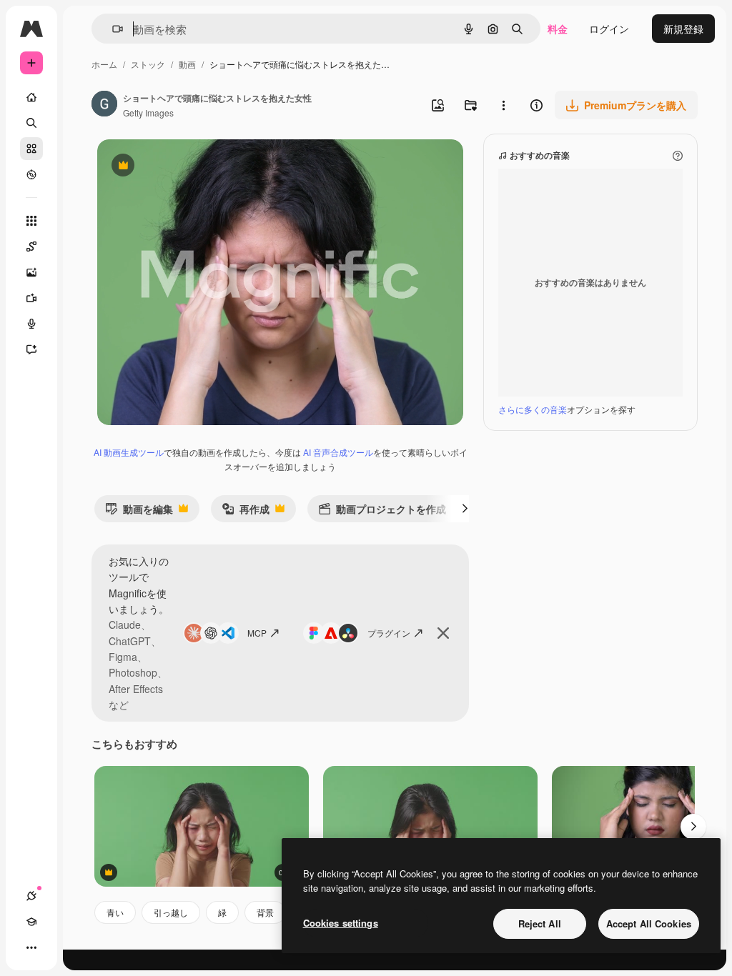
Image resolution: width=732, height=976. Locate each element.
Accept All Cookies (648, 923)
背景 (265, 912)
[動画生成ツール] (31, 298)
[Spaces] (31, 246)
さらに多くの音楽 (532, 409)
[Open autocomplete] (112, 29)
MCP (257, 633)
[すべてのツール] (31, 220)
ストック (148, 64)
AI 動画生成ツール (129, 452)
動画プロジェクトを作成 (382, 512)
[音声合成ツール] (31, 323)
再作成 (245, 512)
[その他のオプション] (503, 105)
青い (115, 912)
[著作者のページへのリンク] (104, 105)
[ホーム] (31, 97)
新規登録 (683, 28)
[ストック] (31, 148)
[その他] (31, 947)
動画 (187, 64)
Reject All (539, 923)
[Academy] (31, 921)
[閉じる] (443, 633)
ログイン (609, 28)
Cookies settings (340, 923)
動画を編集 (139, 512)
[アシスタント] (31, 349)
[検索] (31, 122)
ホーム (104, 64)
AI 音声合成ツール (338, 452)
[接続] (31, 896)
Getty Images (148, 112)
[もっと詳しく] (31, 174)
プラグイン (388, 633)
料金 (558, 28)
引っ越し (171, 912)
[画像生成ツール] (31, 272)
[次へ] (465, 508)
